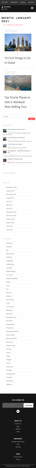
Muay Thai (9, 314)
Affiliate (18, 429)
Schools (8, 349)
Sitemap (18, 447)
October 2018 (10, 219)
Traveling (9, 370)
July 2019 (9, 201)
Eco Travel (9, 275)
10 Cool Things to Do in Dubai (15, 144)
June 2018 (9, 230)
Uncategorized (10, 374)
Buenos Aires (10, 254)
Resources (9, 342)
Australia (9, 247)
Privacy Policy (18, 457)
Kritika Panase (12, 31)
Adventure (9, 243)
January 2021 (10, 191)
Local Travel (10, 307)
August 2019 (10, 198)
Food (8, 285)
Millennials (9, 310)
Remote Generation (12, 331)
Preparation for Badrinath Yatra (15, 159)
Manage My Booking (18, 441)
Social (8, 352)
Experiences (14, 2)
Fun (7, 289)
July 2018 (9, 226)
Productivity (10, 328)
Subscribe (28, 405)
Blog (4, 25)
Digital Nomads (11, 271)
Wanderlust (9, 381)
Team (18, 432)
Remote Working (11, 338)
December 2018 (11, 212)
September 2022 (11, 187)
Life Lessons (10, 299)
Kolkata (8, 296)
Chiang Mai (9, 261)
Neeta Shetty (11, 73)
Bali (7, 250)
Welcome (5, 2)
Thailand (8, 360)
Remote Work (10, 335)
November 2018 (11, 215)
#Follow (31, 2)
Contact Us (18, 424)
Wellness (9, 384)
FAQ (18, 444)
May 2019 (9, 205)
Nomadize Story (11, 317)
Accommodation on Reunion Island (16, 129)
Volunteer (9, 377)
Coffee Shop (10, 264)
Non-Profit (9, 321)
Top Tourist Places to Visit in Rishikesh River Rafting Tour (17, 102)
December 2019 (11, 194)
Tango (8, 356)
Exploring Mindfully (11, 278)
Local (8, 303)
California (9, 257)
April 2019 (9, 208)
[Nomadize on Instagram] (18, 411)
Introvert (9, 292)
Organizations (10, 324)
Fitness (8, 282)
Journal (23, 2)
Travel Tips (9, 367)
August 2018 (10, 222)
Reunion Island (10, 345)
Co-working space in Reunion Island (16, 137)
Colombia (9, 268)
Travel (8, 363)
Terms (18, 459)
